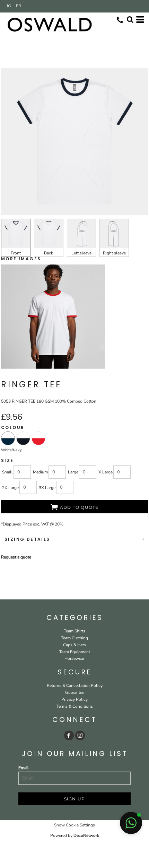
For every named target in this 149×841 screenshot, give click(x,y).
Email (23, 768)
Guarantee (74, 692)
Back (48, 253)
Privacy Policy (74, 699)
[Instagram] (80, 735)
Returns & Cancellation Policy (75, 685)
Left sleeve (81, 253)
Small (7, 472)
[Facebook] (69, 735)
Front (16, 253)
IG (9, 6)
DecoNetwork (86, 835)
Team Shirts (74, 631)
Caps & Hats (74, 645)
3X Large (47, 487)
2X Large (10, 487)
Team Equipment (74, 652)
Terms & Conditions (74, 706)
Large (73, 472)
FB (18, 6)
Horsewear (74, 658)
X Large (105, 472)
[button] (131, 823)
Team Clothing (74, 638)
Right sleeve (114, 253)
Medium (40, 472)
